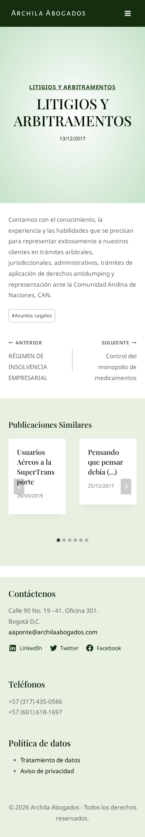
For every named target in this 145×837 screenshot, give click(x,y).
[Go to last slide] (19, 486)
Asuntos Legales (32, 315)
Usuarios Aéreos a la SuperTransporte (36, 466)
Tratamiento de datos (50, 760)
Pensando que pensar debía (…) (105, 461)
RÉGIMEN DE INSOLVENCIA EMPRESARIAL (28, 360)
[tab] (58, 540)
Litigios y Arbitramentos (72, 87)
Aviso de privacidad (47, 771)
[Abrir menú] (128, 13)
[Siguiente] (126, 486)
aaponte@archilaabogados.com (52, 632)
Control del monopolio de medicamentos (116, 360)
